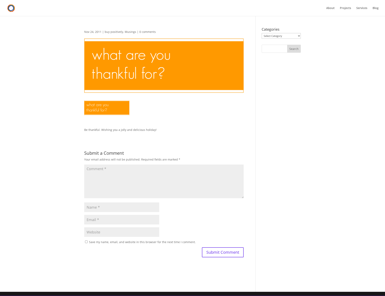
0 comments (147, 32)
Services (361, 8)
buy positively (114, 32)
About (330, 8)
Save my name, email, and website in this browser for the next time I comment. (142, 242)
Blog (376, 8)
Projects (345, 8)
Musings (130, 32)
